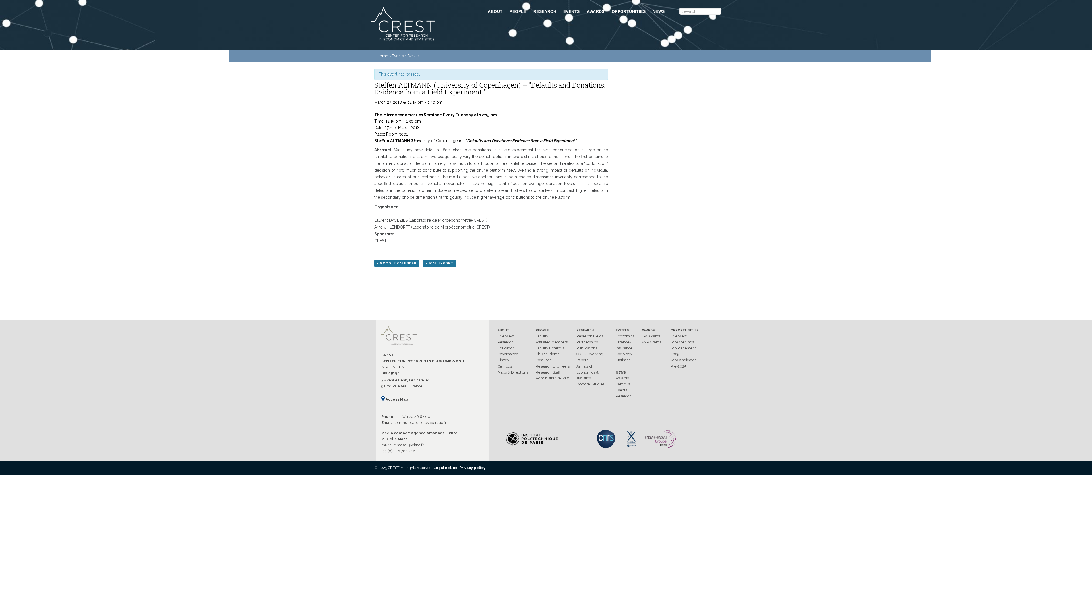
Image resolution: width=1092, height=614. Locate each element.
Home (382, 56)
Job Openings (682, 342)
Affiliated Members (552, 342)
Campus (505, 366)
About (495, 11)
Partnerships (587, 342)
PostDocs (543, 360)
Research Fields (589, 336)
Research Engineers (553, 366)
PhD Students (547, 354)
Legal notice (445, 468)
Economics (625, 336)
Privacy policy (472, 468)
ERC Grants (650, 336)
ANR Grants (651, 342)
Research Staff (548, 372)
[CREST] (422, 41)
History (503, 360)
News (659, 11)
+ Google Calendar (397, 263)
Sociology (624, 354)
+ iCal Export (440, 263)
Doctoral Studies (590, 384)
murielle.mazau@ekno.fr (402, 445)
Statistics (623, 360)
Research (544, 11)
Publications (586, 348)
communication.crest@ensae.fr (420, 422)
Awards (595, 11)
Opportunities (629, 11)
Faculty (542, 336)
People (518, 11)
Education (506, 348)
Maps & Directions (513, 372)
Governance (508, 354)
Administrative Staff (552, 378)
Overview (506, 336)
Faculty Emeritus (550, 348)
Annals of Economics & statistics (587, 372)
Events (571, 11)
